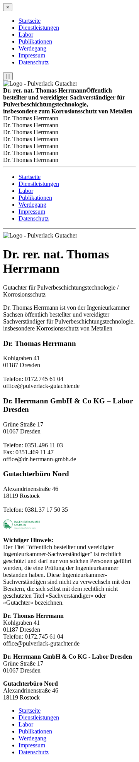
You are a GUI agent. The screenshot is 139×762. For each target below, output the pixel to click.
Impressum (32, 55)
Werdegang (32, 48)
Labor (26, 34)
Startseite (30, 20)
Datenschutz (34, 62)
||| (8, 76)
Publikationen (35, 41)
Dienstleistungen (39, 27)
